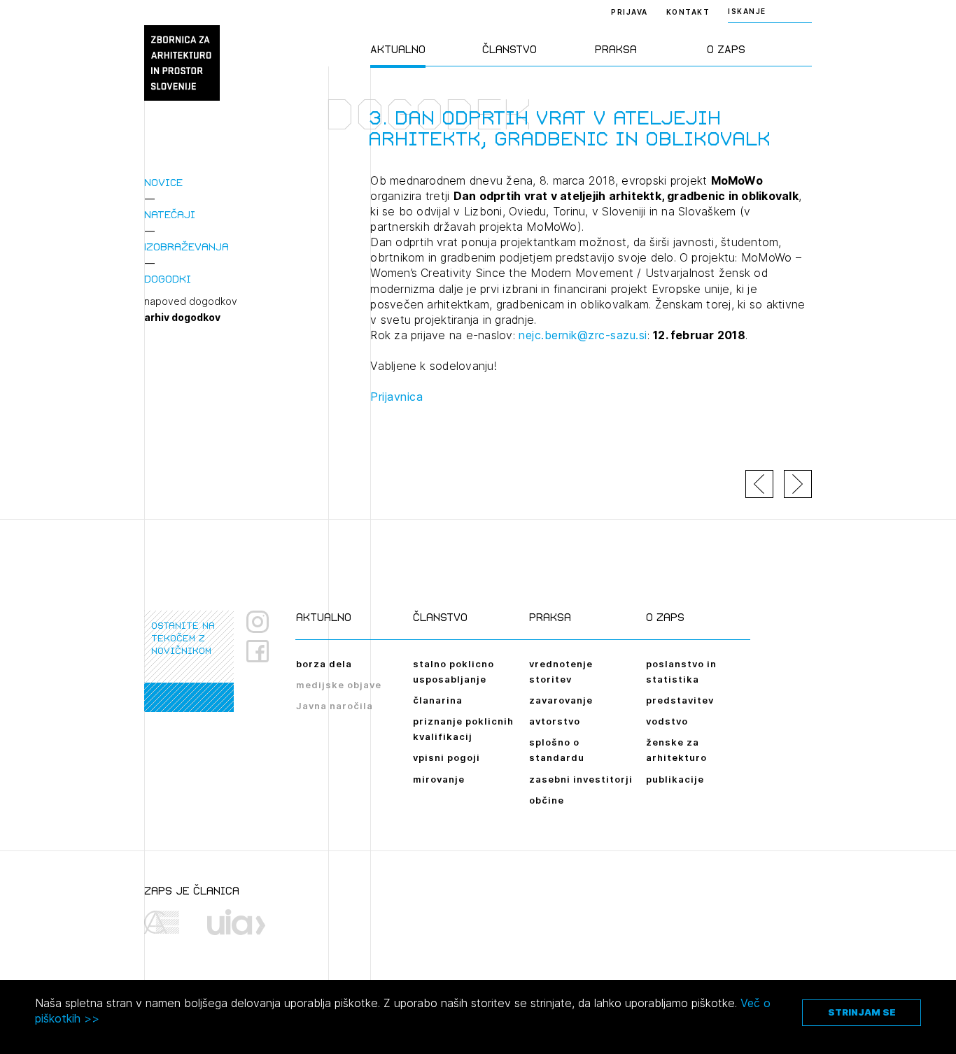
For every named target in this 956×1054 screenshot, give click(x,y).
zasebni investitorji (581, 779)
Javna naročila (334, 705)
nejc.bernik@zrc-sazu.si (583, 335)
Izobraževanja (186, 246)
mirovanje (439, 779)
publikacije (675, 779)
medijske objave (338, 684)
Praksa (616, 49)
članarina (438, 700)
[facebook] (262, 651)
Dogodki (167, 279)
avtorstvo (554, 721)
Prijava (629, 12)
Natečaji (169, 214)
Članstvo (509, 49)
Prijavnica (396, 396)
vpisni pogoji (446, 757)
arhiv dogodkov (182, 317)
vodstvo (667, 721)
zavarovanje (561, 700)
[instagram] (257, 622)
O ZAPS (726, 49)
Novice (163, 182)
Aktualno (398, 49)
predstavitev (680, 700)
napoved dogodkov (190, 301)
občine (546, 800)
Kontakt (688, 12)
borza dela (324, 663)
